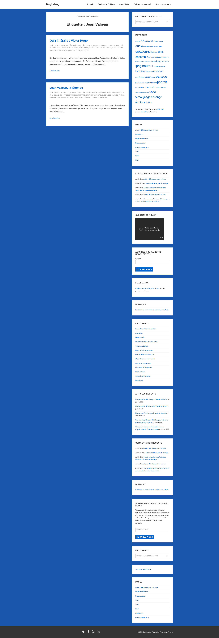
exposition (152, 57)
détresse (154, 52)
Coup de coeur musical (143, 363)
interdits (153, 61)
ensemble (141, 56)
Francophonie (139, 337)
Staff (137, 151)
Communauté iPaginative (143, 367)
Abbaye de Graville (110, 95)
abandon (137, 41)
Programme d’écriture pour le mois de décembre (151, 413)
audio (139, 46)
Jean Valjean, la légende (66, 87)
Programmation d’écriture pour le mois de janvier (151, 406)
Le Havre (60, 97)
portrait (162, 82)
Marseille (150, 71)
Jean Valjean (94, 48)
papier (148, 77)
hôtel (136, 61)
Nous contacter (162, 4)
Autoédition (124, 4)
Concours (149, 46)
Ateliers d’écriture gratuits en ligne (146, 130)
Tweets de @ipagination (143, 569)
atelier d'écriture (151, 41)
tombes (121, 95)
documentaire (79, 95)
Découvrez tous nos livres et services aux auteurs (152, 310)
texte (153, 92)
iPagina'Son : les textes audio (145, 359)
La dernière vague (159, 66)
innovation (147, 61)
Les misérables (105, 48)
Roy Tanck (160, 109)
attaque (161, 41)
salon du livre (161, 87)
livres (144, 71)
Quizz (83, 50)
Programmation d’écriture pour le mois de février (151, 399)
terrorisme (146, 92)
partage (75, 48)
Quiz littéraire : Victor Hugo (69, 40)
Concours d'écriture (141, 346)
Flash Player (145, 112)
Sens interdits (139, 92)
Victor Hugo (83, 48)
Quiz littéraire (75, 50)
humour (166, 57)
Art (142, 40)
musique (158, 71)
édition (149, 102)
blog (144, 46)
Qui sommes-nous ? (142, 4)
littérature (102, 97)
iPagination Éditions (106, 4)
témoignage (142, 97)
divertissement (59, 50)
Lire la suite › (55, 71)
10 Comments (55, 48)
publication (139, 87)
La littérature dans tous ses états (108, 92)
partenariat (139, 82)
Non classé (139, 380)
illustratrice (141, 61)
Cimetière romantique (94, 95)
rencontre (150, 87)
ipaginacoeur (162, 61)
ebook (161, 52)
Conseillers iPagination (142, 376)
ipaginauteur (144, 66)
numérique (139, 77)
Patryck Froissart (151, 82)
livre (137, 71)
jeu (67, 50)
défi (87, 50)
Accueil (90, 4)
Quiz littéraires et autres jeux (107, 45)
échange (156, 97)
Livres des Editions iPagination (145, 329)
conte (161, 46)
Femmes (158, 57)
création (141, 51)
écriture (140, 102)
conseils (156, 46)
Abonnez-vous (145, 537)
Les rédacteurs (140, 372)
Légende (53, 97)
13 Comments (57, 95)
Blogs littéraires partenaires (144, 350)
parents (153, 77)
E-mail (138, 259)
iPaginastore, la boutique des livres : (147, 288)
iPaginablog (52, 4)
